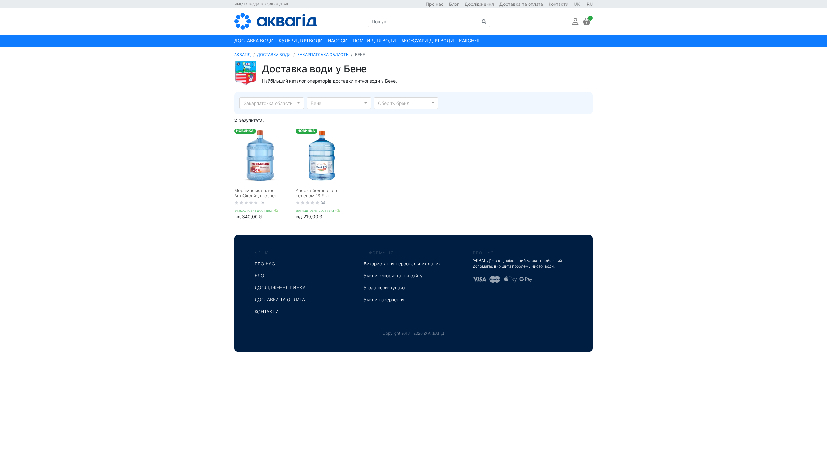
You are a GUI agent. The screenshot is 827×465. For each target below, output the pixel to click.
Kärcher (469, 40)
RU (590, 4)
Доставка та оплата (521, 4)
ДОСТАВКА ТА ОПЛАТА (280, 299)
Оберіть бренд (394, 103)
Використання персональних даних (402, 263)
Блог (454, 4)
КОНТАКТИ (267, 311)
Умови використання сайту (393, 275)
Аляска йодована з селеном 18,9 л (316, 193)
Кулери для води (301, 40)
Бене (316, 103)
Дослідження (479, 4)
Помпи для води (374, 40)
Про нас (435, 4)
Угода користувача (384, 287)
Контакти (558, 4)
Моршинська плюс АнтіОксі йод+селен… (257, 193)
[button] (575, 21)
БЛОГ (261, 275)
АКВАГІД (242, 54)
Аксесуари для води (427, 40)
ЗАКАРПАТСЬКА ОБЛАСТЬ (323, 54)
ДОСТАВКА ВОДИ (274, 54)
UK (577, 4)
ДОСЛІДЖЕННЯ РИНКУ (280, 287)
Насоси (338, 40)
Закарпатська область (268, 103)
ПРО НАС (265, 263)
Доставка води (254, 40)
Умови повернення (384, 299)
